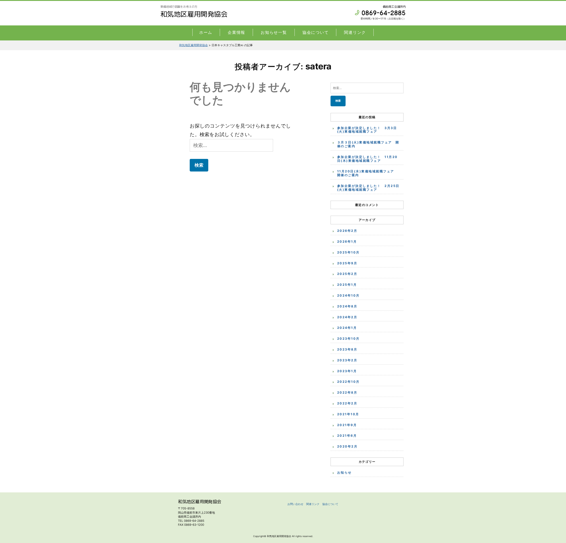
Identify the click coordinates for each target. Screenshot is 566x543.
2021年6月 (347, 435)
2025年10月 (348, 252)
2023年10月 (348, 338)
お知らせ (344, 472)
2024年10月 (348, 295)
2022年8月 (347, 392)
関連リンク (355, 32)
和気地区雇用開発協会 (194, 14)
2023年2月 (347, 360)
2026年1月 (347, 241)
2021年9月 (347, 425)
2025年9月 (347, 263)
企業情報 (236, 32)
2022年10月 (348, 381)
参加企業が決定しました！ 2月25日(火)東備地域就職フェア (368, 187)
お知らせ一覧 (274, 32)
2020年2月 (347, 446)
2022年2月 (347, 403)
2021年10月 (348, 414)
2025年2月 (347, 274)
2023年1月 (347, 371)
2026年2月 (347, 230)
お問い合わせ (295, 504)
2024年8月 (347, 306)
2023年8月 (347, 349)
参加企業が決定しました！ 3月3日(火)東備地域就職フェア (367, 129)
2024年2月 (347, 317)
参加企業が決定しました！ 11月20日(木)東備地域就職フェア (367, 158)
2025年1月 (347, 284)
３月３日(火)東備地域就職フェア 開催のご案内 (368, 144)
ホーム (205, 32)
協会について (315, 32)
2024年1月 (347, 328)
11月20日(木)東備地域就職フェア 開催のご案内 (367, 173)
